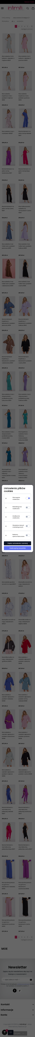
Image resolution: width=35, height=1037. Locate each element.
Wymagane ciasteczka (16, 498)
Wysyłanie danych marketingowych (18, 526)
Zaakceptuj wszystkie (17, 548)
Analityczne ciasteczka (16, 517)
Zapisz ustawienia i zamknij (17, 543)
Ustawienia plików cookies (14, 490)
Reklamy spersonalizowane (18, 535)
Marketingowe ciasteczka (17, 508)
